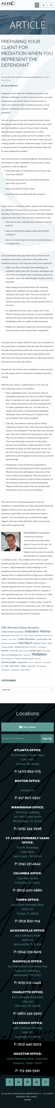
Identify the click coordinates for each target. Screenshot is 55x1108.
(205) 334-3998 (29, 829)
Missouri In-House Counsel (24, 658)
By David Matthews (9, 86)
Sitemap (27, 1100)
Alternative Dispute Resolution (23, 628)
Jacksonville (13, 650)
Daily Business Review (9, 643)
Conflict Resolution (26, 639)
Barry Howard (5, 635)
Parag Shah (22, 662)
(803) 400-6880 (29, 890)
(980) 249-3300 (29, 1013)
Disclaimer (31, 1096)
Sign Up (47, 739)
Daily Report (25, 643)
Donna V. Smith (46, 643)
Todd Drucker (5, 670)
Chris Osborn (12, 639)
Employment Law (21, 647)
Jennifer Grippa (35, 650)
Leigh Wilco (26, 655)
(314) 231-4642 (29, 864)
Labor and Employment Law (11, 655)
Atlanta (45, 631)
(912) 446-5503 (29, 1044)
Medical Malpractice (7, 659)
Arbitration (32, 631)
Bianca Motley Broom (17, 635)
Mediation (39, 654)
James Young (23, 650)
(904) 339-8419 (29, 952)
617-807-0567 (29, 798)
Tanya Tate (31, 666)
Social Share (6, 80)
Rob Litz (30, 662)
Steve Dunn (14, 666)
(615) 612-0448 (29, 983)
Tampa (23, 666)
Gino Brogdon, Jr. (42, 647)
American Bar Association (12, 632)
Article (46, 77)
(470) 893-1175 (29, 771)
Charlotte (4, 639)
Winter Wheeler (25, 670)
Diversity (36, 643)
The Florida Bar (41, 666)
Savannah (37, 662)
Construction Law (43, 639)
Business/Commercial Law (43, 635)
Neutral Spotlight (8, 662)
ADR (3, 628)
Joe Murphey (47, 651)
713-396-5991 (29, 1071)
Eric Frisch (33, 647)
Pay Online (29, 727)
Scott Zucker (46, 662)
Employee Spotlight (7, 647)
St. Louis (4, 666)
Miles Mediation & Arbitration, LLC (25, 1093)
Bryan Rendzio (28, 635)
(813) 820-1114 (29, 921)
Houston (4, 650)
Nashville (38, 659)
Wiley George (15, 670)
